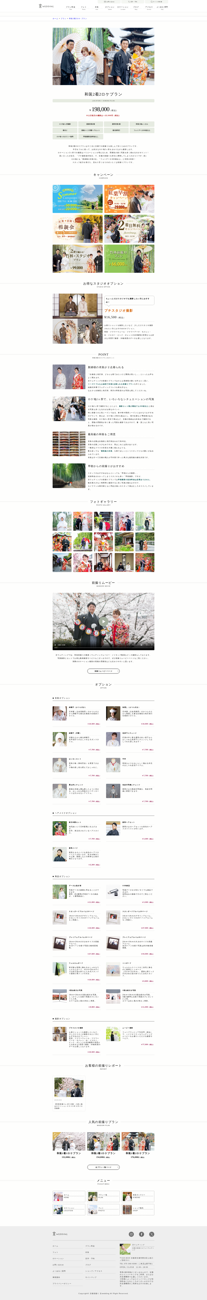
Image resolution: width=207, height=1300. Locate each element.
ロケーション (123, 7)
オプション (110, 7)
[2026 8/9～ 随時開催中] (78, 216)
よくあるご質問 (162, 7)
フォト (84, 7)
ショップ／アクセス (93, 1271)
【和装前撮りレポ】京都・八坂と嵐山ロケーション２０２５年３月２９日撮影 (68, 1106)
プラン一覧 (102, 1195)
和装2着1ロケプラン (103, 1153)
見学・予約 (134, 1)
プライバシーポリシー (62, 1283)
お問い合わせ (110, 1)
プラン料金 (70, 7)
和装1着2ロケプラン (138, 1153)
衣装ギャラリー (139, 1195)
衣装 (97, 7)
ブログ (136, 7)
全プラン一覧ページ (103, 1167)
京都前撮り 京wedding (99, 1293)
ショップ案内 (138, 1208)
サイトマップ (91, 1277)
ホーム (66, 1195)
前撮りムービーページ (103, 671)
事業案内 (56, 1277)
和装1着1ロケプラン (69, 1153)
